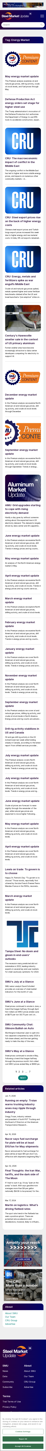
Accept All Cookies (23, 1446)
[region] (23, 1431)
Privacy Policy (9, 1407)
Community (8, 1381)
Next (23, 1078)
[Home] (20, 16)
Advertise (10, 1324)
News (5, 1371)
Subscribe (7, 1387)
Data (5, 1376)
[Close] (43, 1415)
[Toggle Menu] (42, 16)
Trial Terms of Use (12, 1401)
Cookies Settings (22, 1431)
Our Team (10, 1316)
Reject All (23, 1439)
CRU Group (11, 1320)
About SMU (11, 1313)
